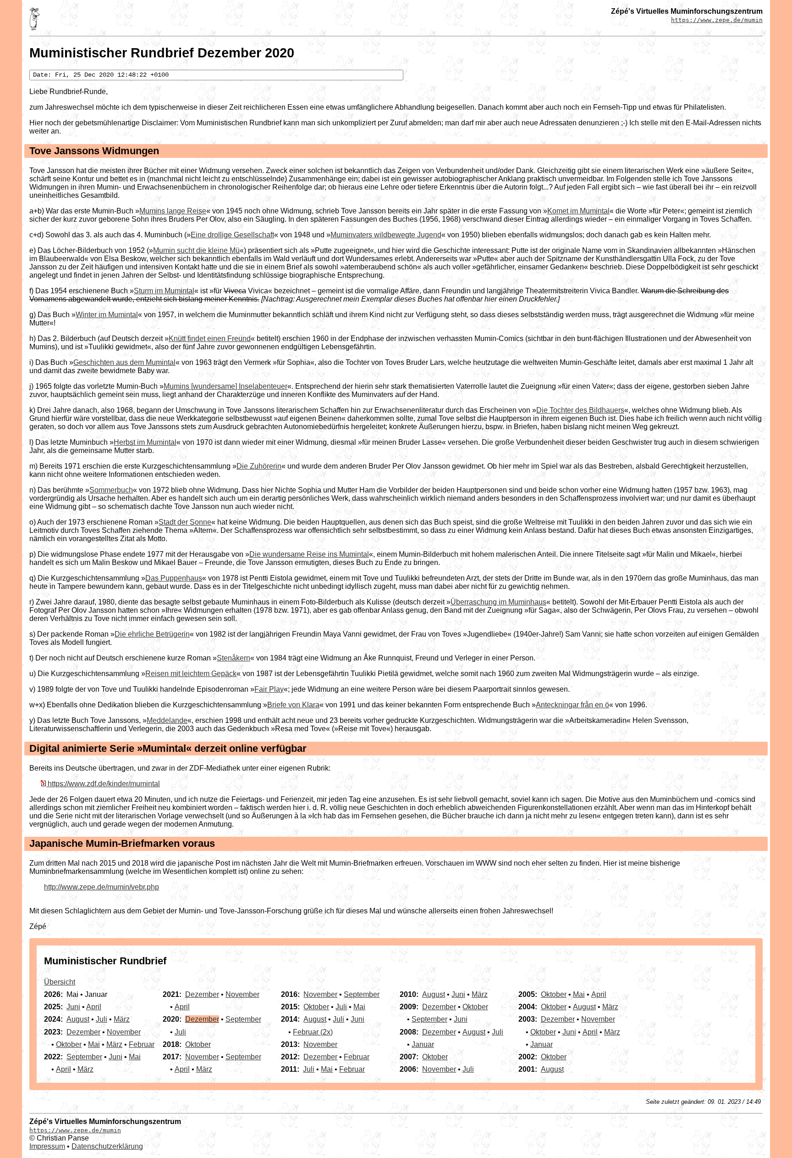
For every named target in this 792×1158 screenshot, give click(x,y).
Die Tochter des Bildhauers (580, 410)
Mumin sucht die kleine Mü (196, 250)
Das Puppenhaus (173, 578)
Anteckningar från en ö (572, 705)
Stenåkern (233, 658)
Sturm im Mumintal (164, 291)
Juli (101, 1019)
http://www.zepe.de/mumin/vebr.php (101, 887)
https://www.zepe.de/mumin (717, 20)
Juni (73, 1007)
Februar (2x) (313, 1032)
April (93, 1007)
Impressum (47, 1146)
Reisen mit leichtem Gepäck (190, 673)
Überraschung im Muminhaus (498, 602)
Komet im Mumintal (578, 211)
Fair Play (269, 689)
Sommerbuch (111, 490)
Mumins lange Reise (172, 211)
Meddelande (167, 720)
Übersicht (59, 982)
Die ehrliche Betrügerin (152, 634)
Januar (423, 1044)
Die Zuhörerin (258, 466)
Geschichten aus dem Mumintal (124, 362)
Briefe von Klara (293, 705)
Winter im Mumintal (107, 315)
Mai (94, 1044)
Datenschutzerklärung (107, 1146)
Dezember (83, 1032)
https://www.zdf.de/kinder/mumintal (104, 784)
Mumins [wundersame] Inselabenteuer (225, 386)
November (124, 1032)
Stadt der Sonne (185, 522)
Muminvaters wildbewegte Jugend (385, 235)
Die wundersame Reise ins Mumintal (309, 554)
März (122, 1019)
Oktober (69, 1044)
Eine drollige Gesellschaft (232, 235)
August (77, 1019)
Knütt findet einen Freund (210, 338)
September (84, 1057)
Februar (141, 1044)
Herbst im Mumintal (145, 442)
